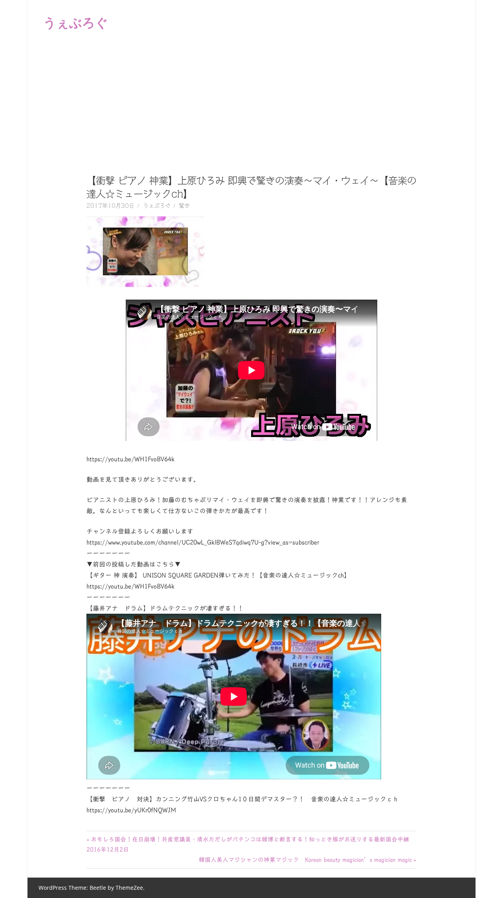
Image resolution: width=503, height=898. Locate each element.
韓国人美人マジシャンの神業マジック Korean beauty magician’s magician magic (305, 860)
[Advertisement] (251, 104)
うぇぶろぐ (75, 22)
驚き (184, 205)
